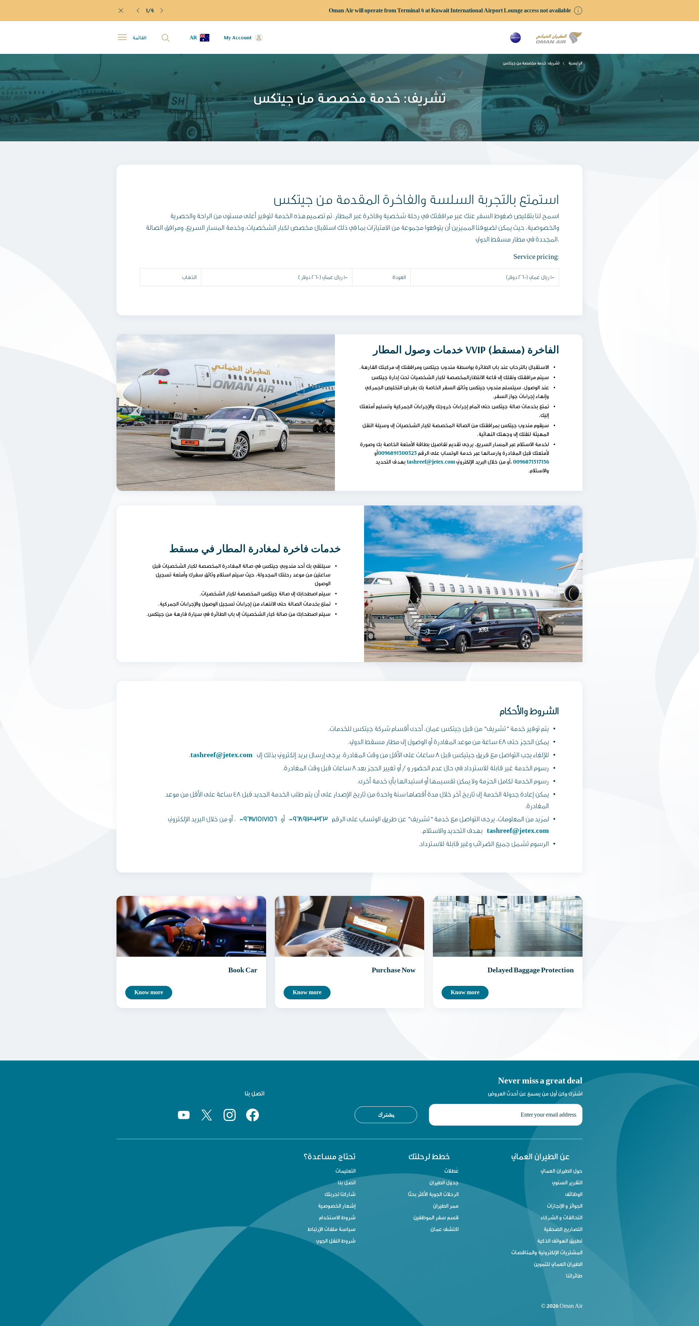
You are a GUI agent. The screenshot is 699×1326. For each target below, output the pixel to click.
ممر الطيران (446, 1205)
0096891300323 (397, 453)
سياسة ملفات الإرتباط (332, 1229)
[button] (138, 10)
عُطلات (451, 1170)
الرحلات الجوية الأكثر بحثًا (433, 1194)
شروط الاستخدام (337, 1217)
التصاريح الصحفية (563, 1229)
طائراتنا (574, 1275)
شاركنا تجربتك (340, 1194)
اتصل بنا (347, 1182)
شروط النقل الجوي (336, 1240)
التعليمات (345, 1170)
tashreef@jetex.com (431, 461)
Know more (148, 992)
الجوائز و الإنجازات (564, 1205)
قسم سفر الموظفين (436, 1217)
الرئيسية (575, 63)
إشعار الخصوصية (337, 1205)
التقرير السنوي (567, 1182)
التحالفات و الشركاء (561, 1217)
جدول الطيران (444, 1182)
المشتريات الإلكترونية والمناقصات (546, 1252)
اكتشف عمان (444, 1229)
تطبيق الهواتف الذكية (559, 1240)
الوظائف (573, 1194)
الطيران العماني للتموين (558, 1264)
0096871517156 (531, 461)
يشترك (386, 1114)
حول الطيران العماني (561, 1170)
